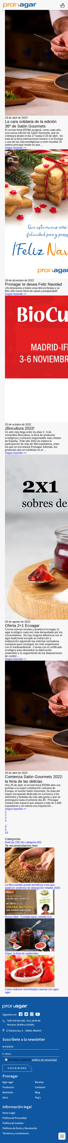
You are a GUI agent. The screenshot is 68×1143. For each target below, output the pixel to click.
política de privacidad (44, 1059)
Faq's (38, 1097)
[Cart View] (62, 5)
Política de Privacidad (14, 1118)
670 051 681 (18, 1020)
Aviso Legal (8, 1112)
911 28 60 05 (33, 1020)
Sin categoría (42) (30, 842)
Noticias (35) (12, 842)
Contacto (40, 1087)
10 (6, 832)
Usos (5, 1097)
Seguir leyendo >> (15, 147)
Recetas (39, 1082)
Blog (37, 1092)
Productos (8, 1087)
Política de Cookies (13, 1123)
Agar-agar (7, 1082)
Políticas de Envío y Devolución (19, 1128)
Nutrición (7, 1092)
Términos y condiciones (15, 1133)
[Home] (19, 5)
